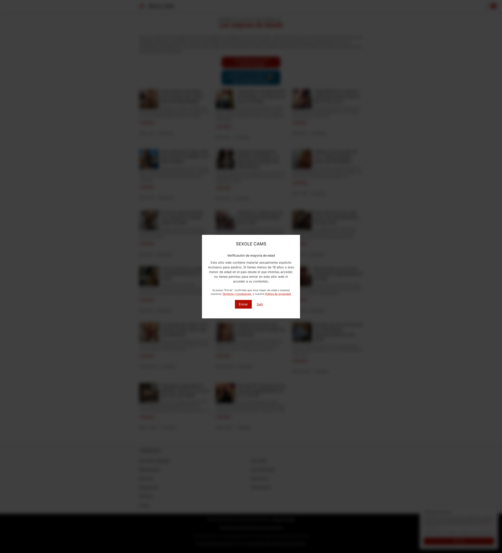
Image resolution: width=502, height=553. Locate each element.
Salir (260, 304)
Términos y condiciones (236, 293)
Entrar (243, 304)
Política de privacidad (278, 293)
